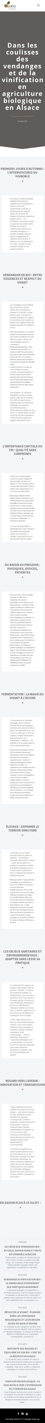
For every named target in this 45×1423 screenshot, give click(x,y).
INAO (31, 787)
